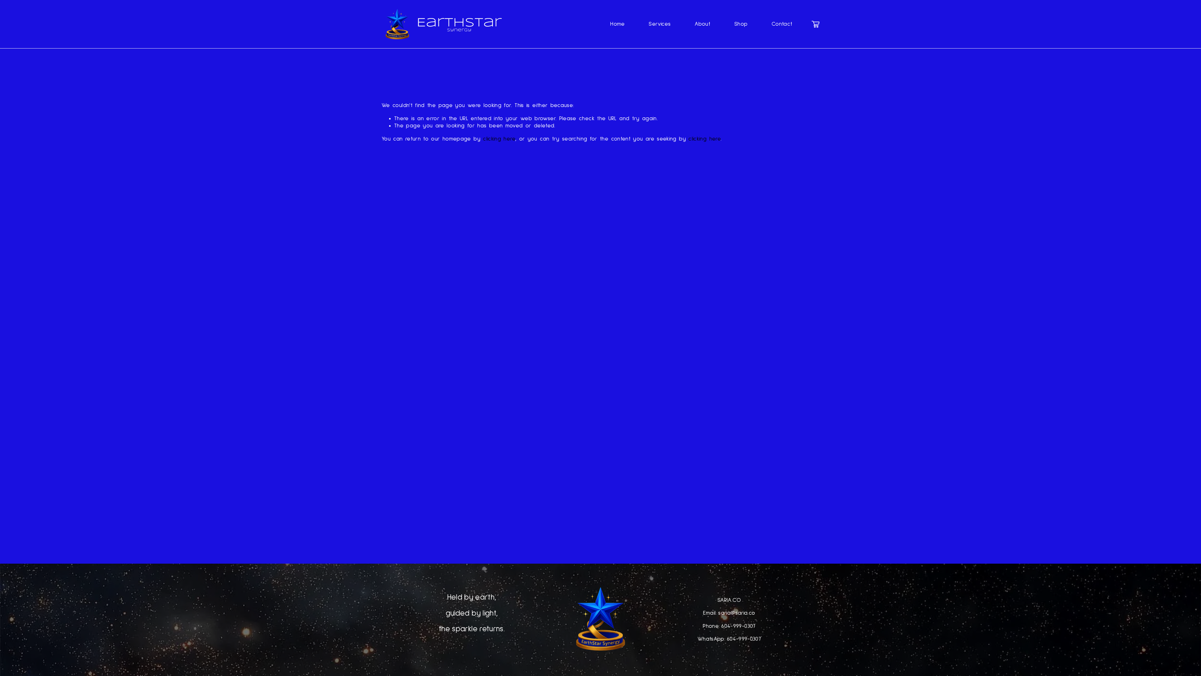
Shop (740, 24)
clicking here (499, 139)
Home (617, 24)
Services (660, 24)
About (702, 24)
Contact (782, 24)
